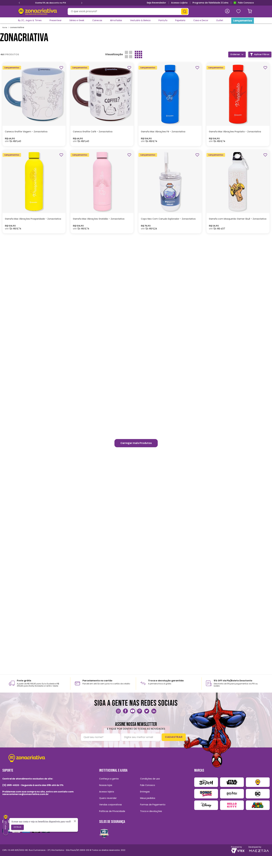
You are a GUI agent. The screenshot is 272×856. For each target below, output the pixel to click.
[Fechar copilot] (75, 821)
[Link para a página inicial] (5, 27)
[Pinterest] (139, 711)
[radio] (128, 54)
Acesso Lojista (179, 2)
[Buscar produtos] (184, 12)
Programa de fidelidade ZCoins (210, 2)
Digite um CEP (196, 44)
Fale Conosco (246, 2)
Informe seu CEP (215, 11)
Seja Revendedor (156, 2)
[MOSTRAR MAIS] (136, 443)
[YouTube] (132, 711)
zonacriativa (17, 27)
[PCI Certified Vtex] (104, 833)
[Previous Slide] (19, 3)
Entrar (17, 827)
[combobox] (128, 11)
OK (234, 50)
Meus (239, 11)
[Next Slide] (81, 3)
